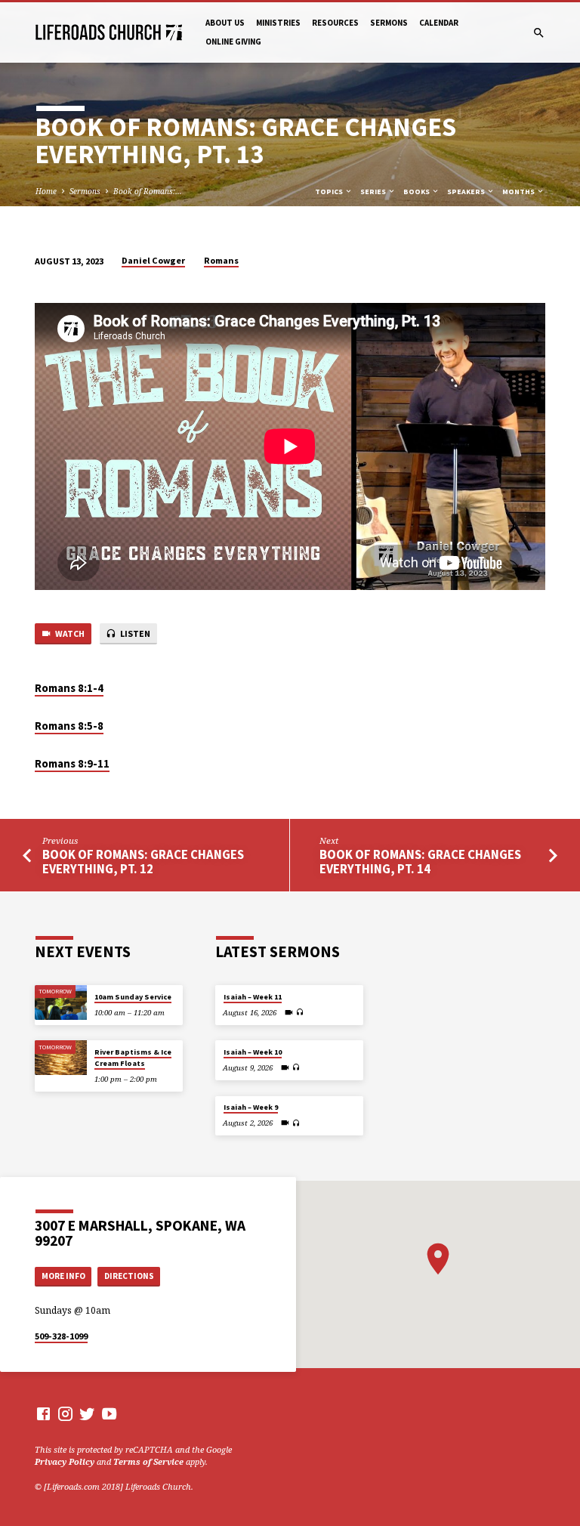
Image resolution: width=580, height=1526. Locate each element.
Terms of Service (148, 1461)
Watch (69, 633)
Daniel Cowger (153, 260)
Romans (221, 260)
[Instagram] (65, 1413)
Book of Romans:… (147, 191)
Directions (129, 1276)
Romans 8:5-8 (69, 726)
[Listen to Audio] (300, 1012)
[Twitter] (87, 1413)
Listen (134, 633)
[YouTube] (109, 1413)
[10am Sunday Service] (61, 1002)
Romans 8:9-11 (72, 764)
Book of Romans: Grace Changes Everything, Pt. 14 (420, 862)
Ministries (278, 22)
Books (417, 191)
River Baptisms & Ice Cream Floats (132, 1057)
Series (373, 191)
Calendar (438, 22)
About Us (225, 22)
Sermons (389, 22)
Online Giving (233, 41)
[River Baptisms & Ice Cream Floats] (61, 1057)
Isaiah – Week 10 (253, 1052)
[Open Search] (538, 33)
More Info (63, 1276)
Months (519, 191)
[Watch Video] (289, 1012)
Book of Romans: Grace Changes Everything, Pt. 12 (143, 862)
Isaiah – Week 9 (251, 1107)
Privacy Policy (64, 1461)
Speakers (466, 191)
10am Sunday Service (132, 997)
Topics (329, 191)
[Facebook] (43, 1413)
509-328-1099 (61, 1336)
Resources (335, 22)
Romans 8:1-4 (69, 688)
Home (46, 191)
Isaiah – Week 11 (253, 997)
